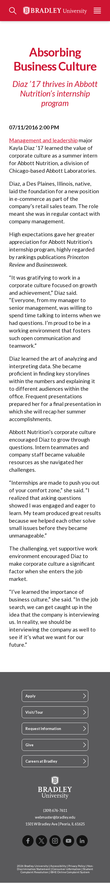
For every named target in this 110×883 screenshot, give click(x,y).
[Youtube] (68, 840)
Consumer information (66, 869)
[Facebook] (28, 840)
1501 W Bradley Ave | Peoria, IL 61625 (55, 824)
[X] (41, 840)
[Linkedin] (82, 840)
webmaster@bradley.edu (55, 817)
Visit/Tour (34, 712)
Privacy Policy (76, 866)
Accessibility (58, 866)
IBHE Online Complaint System (70, 872)
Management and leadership (43, 140)
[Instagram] (55, 840)
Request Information (43, 728)
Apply (30, 696)
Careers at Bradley (41, 761)
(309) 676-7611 (55, 810)
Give (29, 745)
